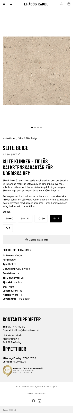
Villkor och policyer (36, 393)
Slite (20, 138)
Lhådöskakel (30, 386)
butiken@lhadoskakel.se (25, 330)
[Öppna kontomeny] (61, 4)
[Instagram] (40, 401)
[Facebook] (33, 401)
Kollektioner (9, 138)
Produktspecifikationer (17, 250)
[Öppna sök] (11, 4)
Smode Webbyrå (9, 410)
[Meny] (4, 4)
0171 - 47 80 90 (16, 326)
